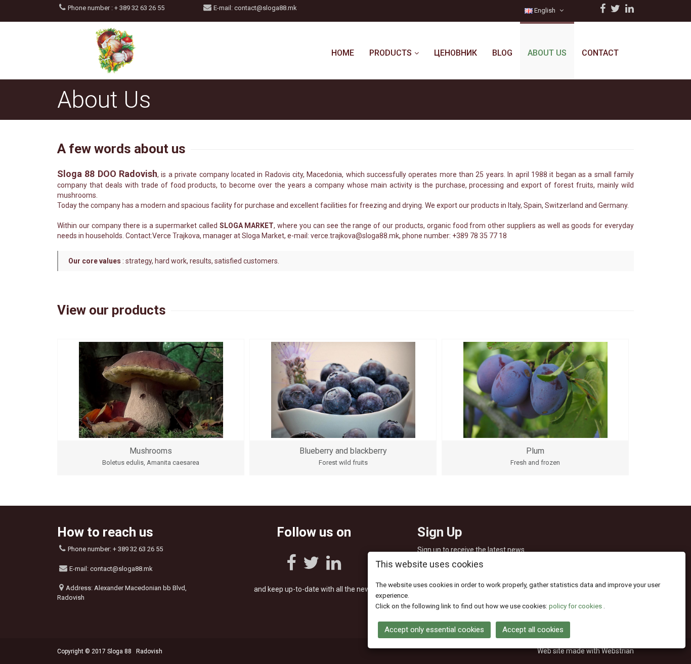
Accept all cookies (533, 629)
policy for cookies (576, 606)
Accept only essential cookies (434, 629)
